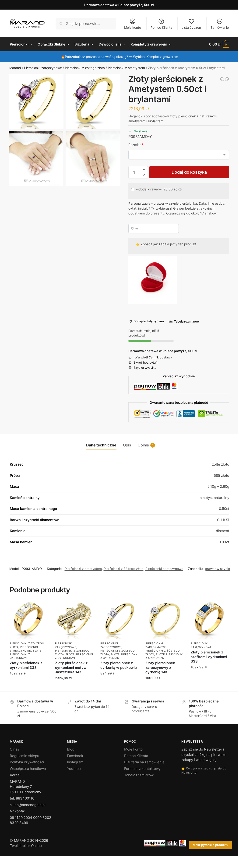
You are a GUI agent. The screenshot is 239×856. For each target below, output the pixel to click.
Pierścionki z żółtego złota (85, 68)
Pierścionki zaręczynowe (43, 68)
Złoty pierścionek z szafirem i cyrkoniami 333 (209, 656)
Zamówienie (220, 27)
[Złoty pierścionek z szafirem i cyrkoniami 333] (210, 620)
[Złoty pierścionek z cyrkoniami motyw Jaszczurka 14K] (74, 620)
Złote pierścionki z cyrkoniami (26, 654)
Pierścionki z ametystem (126, 68)
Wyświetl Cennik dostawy (153, 357)
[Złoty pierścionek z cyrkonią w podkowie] (119, 620)
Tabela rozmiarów (139, 775)
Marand (15, 68)
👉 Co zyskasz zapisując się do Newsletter (203, 770)
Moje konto (132, 27)
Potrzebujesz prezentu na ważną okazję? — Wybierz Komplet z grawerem (121, 57)
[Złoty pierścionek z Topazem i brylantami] (227, 79)
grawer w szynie (217, 569)
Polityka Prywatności (27, 762)
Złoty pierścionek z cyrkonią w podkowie (118, 665)
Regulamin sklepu (24, 756)
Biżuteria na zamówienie (144, 762)
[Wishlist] (41, 607)
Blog (70, 749)
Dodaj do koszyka (189, 172)
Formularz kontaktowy (142, 768)
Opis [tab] (127, 445)
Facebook (75, 756)
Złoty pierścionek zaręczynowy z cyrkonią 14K (160, 667)
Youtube (74, 768)
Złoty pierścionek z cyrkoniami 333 (26, 665)
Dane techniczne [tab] (101, 445)
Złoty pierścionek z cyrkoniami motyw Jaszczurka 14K (71, 667)
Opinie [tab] (146, 445)
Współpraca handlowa (28, 768)
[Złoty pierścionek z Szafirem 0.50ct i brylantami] (222, 79)
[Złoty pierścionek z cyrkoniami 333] (29, 620)
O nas (14, 749)
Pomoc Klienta (161, 27)
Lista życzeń (191, 27)
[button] (219, 44)
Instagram (75, 762)
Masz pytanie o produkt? (210, 845)
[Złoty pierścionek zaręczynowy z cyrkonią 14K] (164, 620)
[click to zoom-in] (36, 101)
